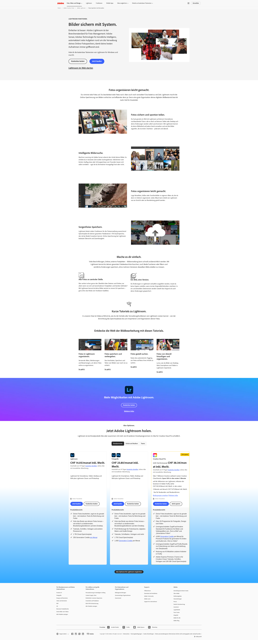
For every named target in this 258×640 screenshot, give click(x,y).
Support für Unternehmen (150, 601)
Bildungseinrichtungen (120, 592)
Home (59, 8)
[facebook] (72, 634)
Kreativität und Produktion (92, 600)
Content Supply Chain (91, 595)
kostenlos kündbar (91, 466)
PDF (57, 603)
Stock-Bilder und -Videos (62, 611)
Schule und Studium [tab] (132, 443)
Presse (175, 601)
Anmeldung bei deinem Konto (181, 590)
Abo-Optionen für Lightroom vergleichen (129, 572)
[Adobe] (60, 3)
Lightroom (89, 3)
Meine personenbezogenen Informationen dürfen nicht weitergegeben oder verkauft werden (178, 634)
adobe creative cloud (68, 8)
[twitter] (79, 634)
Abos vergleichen (122, 3)
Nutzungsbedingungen (136, 634)
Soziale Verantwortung (179, 604)
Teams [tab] (143, 443)
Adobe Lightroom (81, 8)
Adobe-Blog (176, 620)
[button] (188, 3)
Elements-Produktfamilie (62, 609)
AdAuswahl (199, 636)
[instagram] (76, 634)
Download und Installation (150, 593)
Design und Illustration (62, 598)
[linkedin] (83, 634)
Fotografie (58, 595)
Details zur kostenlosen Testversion (141, 3)
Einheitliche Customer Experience (94, 598)
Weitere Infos (129, 411)
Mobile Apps (109, 3)
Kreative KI (59, 592)
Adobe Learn (147, 599)
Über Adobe (176, 593)
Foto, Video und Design (74, 3)
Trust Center (177, 612)
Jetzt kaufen (97, 61)
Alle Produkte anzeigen (62, 614)
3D (57, 606)
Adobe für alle (177, 618)
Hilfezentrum (147, 590)
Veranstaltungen (178, 599)
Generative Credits (125, 541)
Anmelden (196, 3)
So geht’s (82, 369)
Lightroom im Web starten (81, 68)
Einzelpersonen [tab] (117, 443)
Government (118, 598)
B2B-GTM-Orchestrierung (92, 603)
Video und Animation (61, 600)
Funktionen (99, 3)
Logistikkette (177, 609)
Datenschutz (126, 634)
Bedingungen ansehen (160, 495)
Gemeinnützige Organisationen (123, 595)
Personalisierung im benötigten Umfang (95, 592)
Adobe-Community (149, 596)
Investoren (176, 607)
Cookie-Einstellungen (148, 634)
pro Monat (93, 537)
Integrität (176, 615)
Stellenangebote (178, 596)
